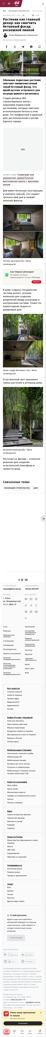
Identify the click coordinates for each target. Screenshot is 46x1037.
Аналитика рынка (14, 869)
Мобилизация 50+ (14, 757)
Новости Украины (14, 695)
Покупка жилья (13, 872)
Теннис (10, 894)
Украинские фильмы (16, 818)
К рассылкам (16, 938)
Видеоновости (13, 702)
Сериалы (11, 828)
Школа (10, 846)
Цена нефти (12, 785)
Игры (27, 673)
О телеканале (8, 641)
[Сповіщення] (43, 3)
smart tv (10, 961)
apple (28, 954)
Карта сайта (29, 668)
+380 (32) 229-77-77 (17, 1000)
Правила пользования (12, 653)
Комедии (11, 825)
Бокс (9, 887)
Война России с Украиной (19, 717)
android (10, 954)
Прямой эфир (13, 698)
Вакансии (28, 654)
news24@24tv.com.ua (12, 589)
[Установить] (23, 1018)
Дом (5, 11)
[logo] (17, 3)
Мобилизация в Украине (19, 750)
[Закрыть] (41, 1013)
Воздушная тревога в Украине (20, 731)
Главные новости (14, 692)
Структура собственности (31, 659)
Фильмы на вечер (14, 821)
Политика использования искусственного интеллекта (9, 666)
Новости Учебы (14, 837)
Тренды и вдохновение (17, 876)
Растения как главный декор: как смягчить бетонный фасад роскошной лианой (37, 11)
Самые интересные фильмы (19, 814)
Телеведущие (8, 645)
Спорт (10, 884)
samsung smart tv (28, 961)
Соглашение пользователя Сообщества (30, 632)
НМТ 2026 (11, 850)
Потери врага (13, 741)
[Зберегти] (39, 47)
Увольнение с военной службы (20, 753)
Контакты (28, 650)
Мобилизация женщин (16, 760)
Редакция (7, 631)
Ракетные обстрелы (15, 721)
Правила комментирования (32, 639)
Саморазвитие (13, 853)
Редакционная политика (8, 636)
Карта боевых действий (17, 724)
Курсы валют (12, 789)
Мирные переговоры (16, 728)
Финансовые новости (16, 792)
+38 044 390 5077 (32, 589)
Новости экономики (17, 782)
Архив (27, 664)
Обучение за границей (16, 857)
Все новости (13, 688)
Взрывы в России (14, 738)
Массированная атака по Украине (21, 735)
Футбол (10, 891)
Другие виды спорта (15, 901)
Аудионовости (13, 705)
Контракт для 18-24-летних (18, 764)
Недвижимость (14, 865)
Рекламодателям (9, 649)
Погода (10, 709)
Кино (9, 811)
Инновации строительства (19, 11)
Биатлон (10, 898)
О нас (5, 627)
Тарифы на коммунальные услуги (21, 796)
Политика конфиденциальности (11, 658)
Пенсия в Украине (14, 803)
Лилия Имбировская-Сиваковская (23, 35)
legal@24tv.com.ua (33, 1002)
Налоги (10, 799)
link (26, 599)
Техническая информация (30, 645)
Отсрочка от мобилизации (18, 767)
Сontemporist (20, 40)
